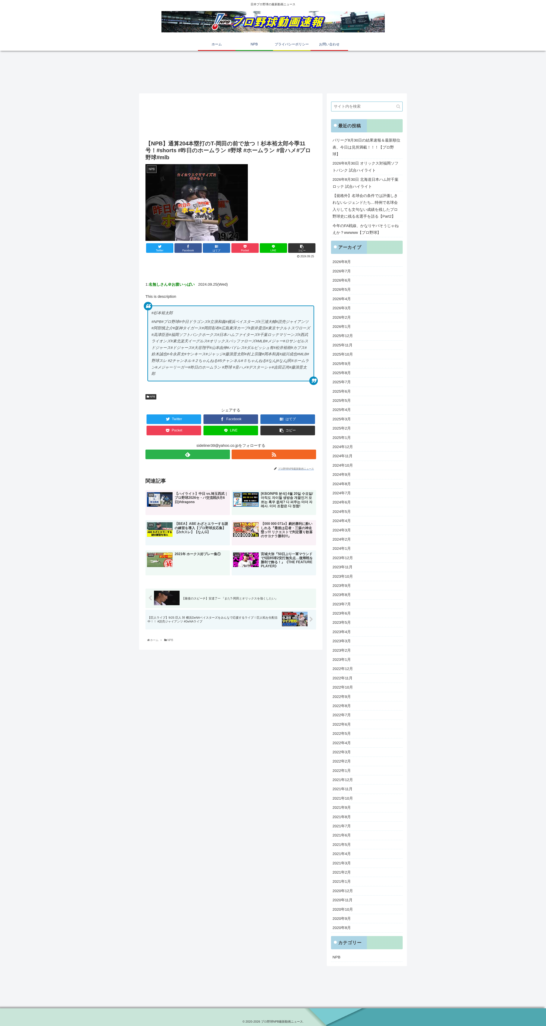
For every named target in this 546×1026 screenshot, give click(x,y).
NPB (152, 396)
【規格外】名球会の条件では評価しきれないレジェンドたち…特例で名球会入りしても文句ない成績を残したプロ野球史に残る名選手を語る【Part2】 (365, 206)
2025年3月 (342, 419)
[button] (398, 106)
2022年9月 (342, 697)
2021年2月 (342, 872)
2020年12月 (343, 891)
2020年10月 (343, 909)
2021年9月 (342, 807)
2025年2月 (342, 428)
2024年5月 (342, 511)
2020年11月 (343, 900)
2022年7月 (342, 715)
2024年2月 (342, 539)
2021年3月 (342, 863)
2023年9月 (342, 585)
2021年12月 (343, 780)
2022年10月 (343, 687)
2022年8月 (342, 706)
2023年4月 (342, 632)
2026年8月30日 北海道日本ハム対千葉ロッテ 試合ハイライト (365, 182)
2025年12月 (343, 336)
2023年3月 (342, 641)
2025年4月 (342, 410)
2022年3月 (342, 752)
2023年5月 (342, 622)
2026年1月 (342, 326)
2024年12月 (343, 447)
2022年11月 (343, 678)
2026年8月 (342, 262)
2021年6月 (342, 835)
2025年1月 (342, 438)
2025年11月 (343, 345)
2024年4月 (342, 521)
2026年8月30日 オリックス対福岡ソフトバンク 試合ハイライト (365, 166)
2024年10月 (343, 465)
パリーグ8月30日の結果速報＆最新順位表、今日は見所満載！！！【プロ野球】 (366, 147)
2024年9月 (342, 474)
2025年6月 (342, 391)
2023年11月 (343, 567)
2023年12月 (343, 558)
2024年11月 (343, 456)
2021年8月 (342, 817)
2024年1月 (342, 548)
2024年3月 (342, 530)
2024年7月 (342, 493)
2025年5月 (342, 400)
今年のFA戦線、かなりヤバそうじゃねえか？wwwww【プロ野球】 (366, 229)
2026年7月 (342, 271)
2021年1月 (342, 881)
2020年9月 (342, 918)
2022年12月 (343, 669)
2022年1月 (342, 770)
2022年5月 (342, 733)
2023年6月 (342, 613)
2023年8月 (342, 595)
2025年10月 (343, 354)
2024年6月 (342, 502)
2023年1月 (342, 659)
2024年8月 (342, 484)
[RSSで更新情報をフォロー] (274, 454)
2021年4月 (342, 854)
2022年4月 (342, 743)
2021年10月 (343, 798)
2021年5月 (342, 844)
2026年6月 (342, 280)
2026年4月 (342, 299)
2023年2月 (342, 650)
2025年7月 (342, 382)
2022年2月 (342, 761)
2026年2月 (342, 317)
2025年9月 (342, 364)
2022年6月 (342, 724)
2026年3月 (342, 308)
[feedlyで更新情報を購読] (187, 454)
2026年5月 (342, 289)
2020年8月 (342, 928)
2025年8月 (342, 373)
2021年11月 (343, 789)
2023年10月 (343, 576)
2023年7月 (342, 604)
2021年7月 (342, 826)
